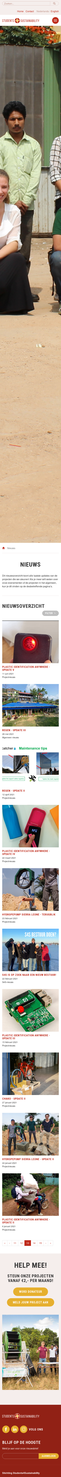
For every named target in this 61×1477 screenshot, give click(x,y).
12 (21, 1243)
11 (15, 1243)
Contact (30, 11)
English (55, 11)
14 (34, 1243)
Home (20, 11)
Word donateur (30, 1291)
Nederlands (43, 11)
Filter (49, 613)
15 (40, 1243)
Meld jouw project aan (30, 1302)
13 (28, 1243)
